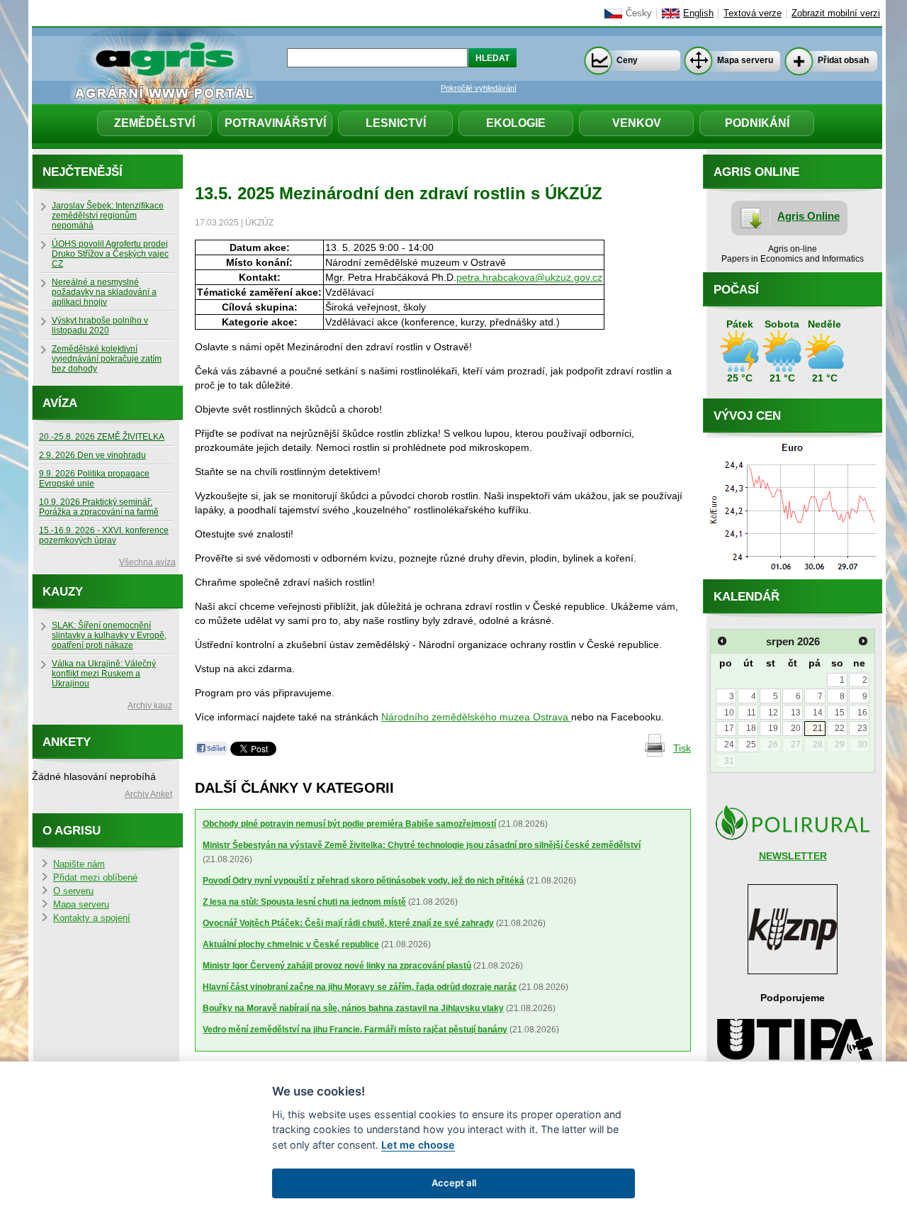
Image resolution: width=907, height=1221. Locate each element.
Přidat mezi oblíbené (95, 878)
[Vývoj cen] (792, 575)
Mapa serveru (745, 60)
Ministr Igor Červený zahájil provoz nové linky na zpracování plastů (337, 966)
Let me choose (418, 1145)
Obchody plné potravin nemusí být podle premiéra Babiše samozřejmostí (349, 824)
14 (818, 713)
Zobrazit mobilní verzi (835, 13)
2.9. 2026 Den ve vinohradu (92, 455)
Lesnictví (396, 123)
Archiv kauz (150, 705)
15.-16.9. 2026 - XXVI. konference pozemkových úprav (104, 535)
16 (862, 713)
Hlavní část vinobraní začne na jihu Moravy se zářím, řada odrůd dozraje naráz (360, 987)
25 (751, 744)
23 (862, 728)
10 (729, 713)
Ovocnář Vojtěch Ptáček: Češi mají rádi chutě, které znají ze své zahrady (348, 923)
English (698, 13)
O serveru (73, 891)
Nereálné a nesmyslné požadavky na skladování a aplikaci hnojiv (104, 292)
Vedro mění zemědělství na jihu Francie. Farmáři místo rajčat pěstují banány (355, 1030)
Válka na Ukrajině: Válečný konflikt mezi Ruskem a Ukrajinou (104, 673)
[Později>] (863, 641)
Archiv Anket (148, 794)
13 (796, 713)
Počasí (736, 289)
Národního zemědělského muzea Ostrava (476, 717)
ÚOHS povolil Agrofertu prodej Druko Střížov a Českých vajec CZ (110, 254)
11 (751, 713)
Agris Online (808, 216)
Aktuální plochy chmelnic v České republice (291, 944)
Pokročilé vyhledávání (479, 88)
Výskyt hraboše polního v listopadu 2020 (100, 325)
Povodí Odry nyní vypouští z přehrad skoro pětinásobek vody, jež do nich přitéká (363, 881)
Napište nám (79, 864)
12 (773, 713)
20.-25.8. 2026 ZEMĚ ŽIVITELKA (101, 437)
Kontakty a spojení (91, 918)
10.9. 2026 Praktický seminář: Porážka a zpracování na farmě (99, 507)
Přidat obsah (843, 60)
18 (751, 728)
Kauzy (63, 591)
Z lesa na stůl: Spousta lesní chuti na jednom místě (304, 902)
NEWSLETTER (793, 856)
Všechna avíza (147, 562)
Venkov (636, 123)
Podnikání (757, 123)
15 (840, 713)
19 (773, 728)
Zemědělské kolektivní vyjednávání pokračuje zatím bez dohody (107, 359)
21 (818, 728)
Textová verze (752, 13)
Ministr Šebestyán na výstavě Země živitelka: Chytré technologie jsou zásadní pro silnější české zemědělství (422, 845)
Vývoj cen (747, 416)
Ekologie (516, 123)
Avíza (60, 403)
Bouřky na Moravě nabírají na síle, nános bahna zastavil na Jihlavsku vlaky (353, 1008)
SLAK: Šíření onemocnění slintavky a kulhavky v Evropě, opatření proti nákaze (109, 635)
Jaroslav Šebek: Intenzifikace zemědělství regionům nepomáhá (108, 215)
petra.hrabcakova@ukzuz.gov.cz (529, 277)
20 (796, 728)
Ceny (627, 60)
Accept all (454, 1182)
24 (729, 744)
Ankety (67, 742)
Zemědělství (154, 123)
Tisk (682, 748)
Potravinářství (275, 123)
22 (840, 728)
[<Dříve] (722, 641)
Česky (639, 13)
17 (729, 728)
